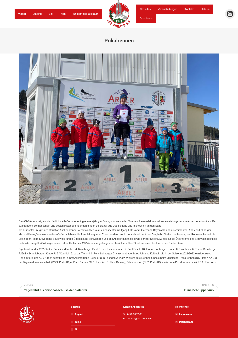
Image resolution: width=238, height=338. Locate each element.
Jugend (79, 314)
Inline (78, 321)
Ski (76, 329)
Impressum (185, 314)
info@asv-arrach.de (141, 318)
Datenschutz (186, 321)
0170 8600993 (134, 314)
